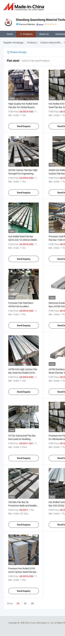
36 (25, 603)
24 (18, 603)
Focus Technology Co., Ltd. (42, 622)
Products (27, 34)
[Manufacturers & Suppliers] (24, 6)
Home (10, 34)
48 (32, 603)
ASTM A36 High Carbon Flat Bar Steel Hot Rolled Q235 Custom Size (22, 373)
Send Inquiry (23, 126)
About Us (44, 34)
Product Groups (18, 52)
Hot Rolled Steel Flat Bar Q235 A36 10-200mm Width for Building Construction (22, 240)
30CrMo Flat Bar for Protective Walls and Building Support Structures (23, 505)
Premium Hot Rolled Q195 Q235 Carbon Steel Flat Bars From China (23, 572)
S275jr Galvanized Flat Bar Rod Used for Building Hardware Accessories (22, 439)
